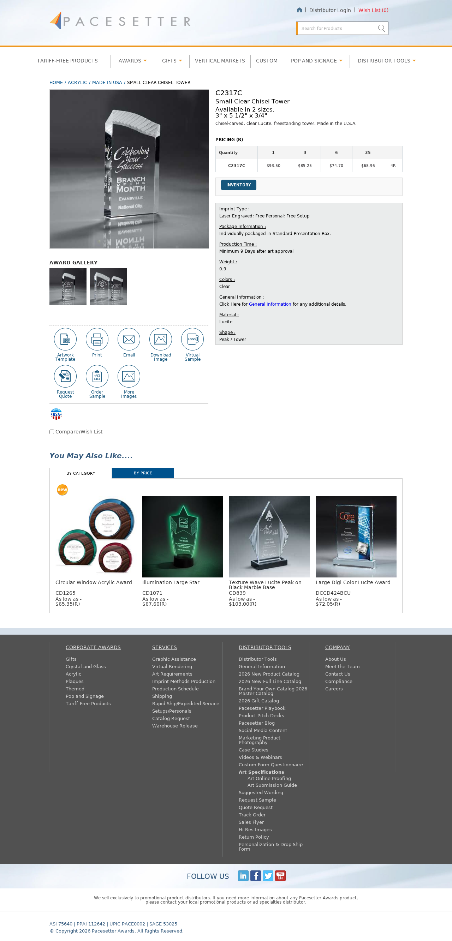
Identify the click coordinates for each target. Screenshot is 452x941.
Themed (75, 688)
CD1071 (171, 587)
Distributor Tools (258, 659)
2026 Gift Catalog (259, 700)
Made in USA (107, 82)
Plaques (75, 681)
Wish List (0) (373, 9)
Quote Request (256, 807)
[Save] (160, 339)
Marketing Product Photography (259, 739)
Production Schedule (175, 688)
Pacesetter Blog (257, 722)
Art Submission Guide (272, 785)
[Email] (129, 339)
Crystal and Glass (86, 666)
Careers (334, 688)
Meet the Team (342, 666)
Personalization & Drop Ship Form (271, 846)
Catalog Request (171, 718)
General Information (270, 304)
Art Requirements (172, 673)
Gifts (169, 60)
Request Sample (257, 799)
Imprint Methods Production (183, 681)
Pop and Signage (85, 696)
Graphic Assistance (174, 659)
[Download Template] (65, 339)
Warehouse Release (175, 725)
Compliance (338, 681)
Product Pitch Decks (261, 715)
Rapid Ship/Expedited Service (185, 703)
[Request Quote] (65, 376)
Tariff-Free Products (67, 60)
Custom (267, 60)
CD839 (265, 587)
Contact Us (337, 673)
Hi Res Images (255, 829)
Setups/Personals (171, 710)
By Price (143, 472)
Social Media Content (263, 730)
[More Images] (129, 376)
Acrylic (77, 82)
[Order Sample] (97, 376)
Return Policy (254, 836)
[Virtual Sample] (192, 339)
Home (299, 10)
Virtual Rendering (172, 666)
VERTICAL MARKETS (220, 60)
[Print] (97, 339)
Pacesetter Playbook (262, 708)
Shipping (162, 696)
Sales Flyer (251, 822)
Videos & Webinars (260, 757)
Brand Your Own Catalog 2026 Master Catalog (273, 690)
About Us (335, 659)
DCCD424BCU (353, 587)
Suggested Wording (261, 792)
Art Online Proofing (269, 778)
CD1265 (93, 587)
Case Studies (253, 749)
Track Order (252, 814)
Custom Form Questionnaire (271, 764)
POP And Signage (314, 60)
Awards (130, 60)
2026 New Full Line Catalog (270, 681)
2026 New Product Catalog (269, 673)
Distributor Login (330, 9)
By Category (80, 473)
